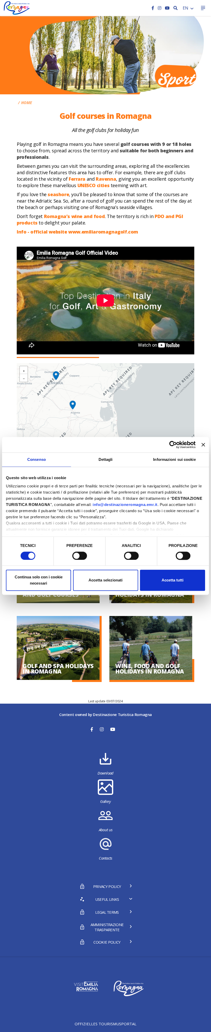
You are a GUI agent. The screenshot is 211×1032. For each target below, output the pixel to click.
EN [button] (186, 8)
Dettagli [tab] (106, 459)
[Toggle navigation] (203, 8)
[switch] (79, 556)
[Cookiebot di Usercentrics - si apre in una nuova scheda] (173, 444)
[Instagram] (160, 8)
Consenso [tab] (36, 459)
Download (105, 773)
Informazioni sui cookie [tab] (174, 459)
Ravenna (106, 179)
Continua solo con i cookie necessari (39, 580)
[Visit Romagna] (17, 7)
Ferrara (77, 179)
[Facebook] (153, 8)
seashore (58, 194)
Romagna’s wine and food (74, 216)
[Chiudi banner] (203, 444)
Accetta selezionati (105, 580)
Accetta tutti (172, 580)
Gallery (105, 801)
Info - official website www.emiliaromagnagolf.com (77, 232)
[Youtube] (167, 8)
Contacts (105, 858)
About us (105, 829)
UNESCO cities (93, 185)
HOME (26, 102)
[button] (72, 405)
